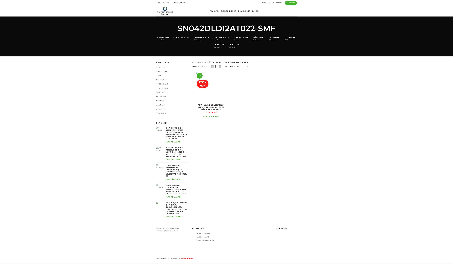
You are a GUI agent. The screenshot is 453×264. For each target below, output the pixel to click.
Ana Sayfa (196, 62)
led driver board (162, 84)
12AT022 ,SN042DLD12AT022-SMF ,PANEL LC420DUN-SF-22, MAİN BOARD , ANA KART (211, 107)
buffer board (160, 67)
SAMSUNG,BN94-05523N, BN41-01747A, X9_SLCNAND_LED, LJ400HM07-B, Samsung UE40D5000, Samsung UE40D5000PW (176, 208)
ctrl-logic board (161, 71)
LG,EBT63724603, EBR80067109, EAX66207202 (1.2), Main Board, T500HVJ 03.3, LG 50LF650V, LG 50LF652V (176, 189)
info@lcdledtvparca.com (205, 240)
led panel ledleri (162, 88)
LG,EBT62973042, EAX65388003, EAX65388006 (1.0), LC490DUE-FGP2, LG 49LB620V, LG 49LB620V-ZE (177, 170)
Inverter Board (161, 80)
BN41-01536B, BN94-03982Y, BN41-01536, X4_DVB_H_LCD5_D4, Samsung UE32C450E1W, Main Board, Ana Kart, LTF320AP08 (176, 133)
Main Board (160, 92)
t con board (160, 101)
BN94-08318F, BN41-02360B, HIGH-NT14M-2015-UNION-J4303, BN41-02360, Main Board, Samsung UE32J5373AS (177, 152)
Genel (158, 75)
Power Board (161, 96)
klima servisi (160, 261)
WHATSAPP (291, 3)
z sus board (160, 109)
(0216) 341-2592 (202, 237)
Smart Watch (161, 113)
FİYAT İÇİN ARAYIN (173, 142)
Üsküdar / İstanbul (203, 233)
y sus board (160, 105)
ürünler (204, 62)
